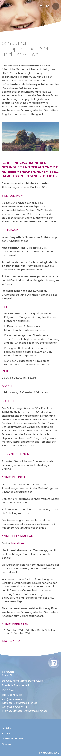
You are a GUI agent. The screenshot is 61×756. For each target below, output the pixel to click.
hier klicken (18, 543)
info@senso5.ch (12, 695)
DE (48, 6)
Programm (11, 641)
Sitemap (6, 744)
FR (41, 6)
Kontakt (6, 728)
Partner (6, 733)
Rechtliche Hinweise (12, 739)
